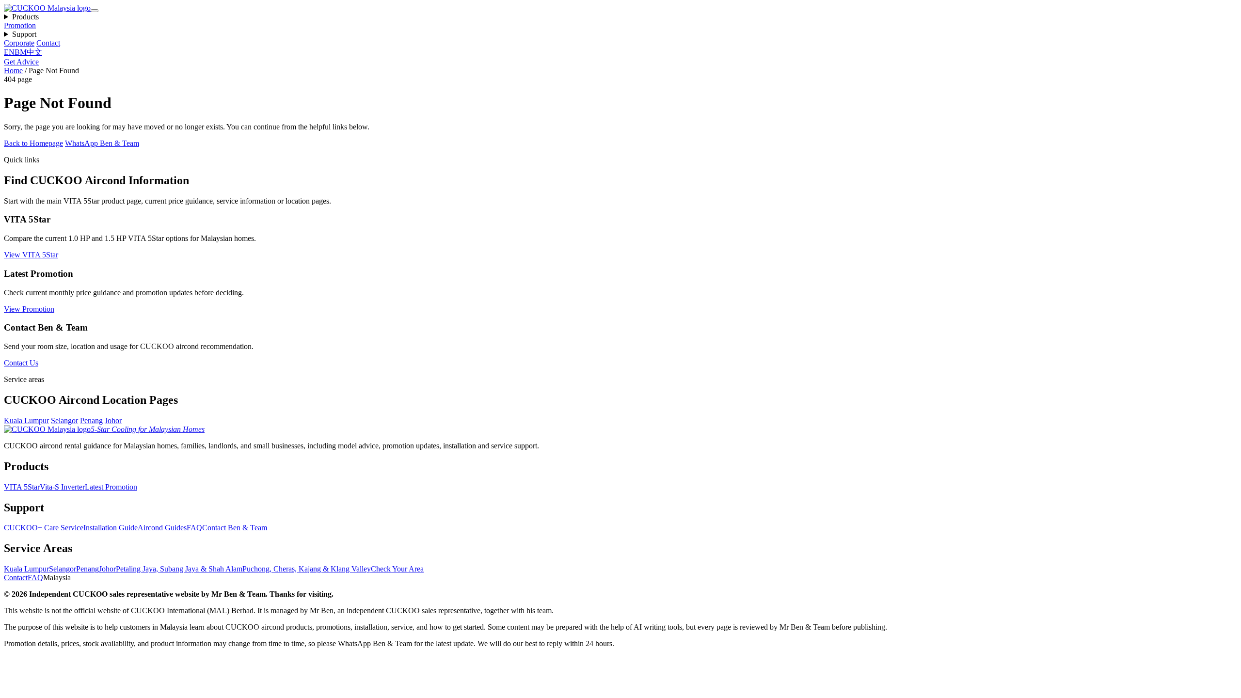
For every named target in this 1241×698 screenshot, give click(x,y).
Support (24, 34)
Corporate (19, 43)
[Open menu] (94, 10)
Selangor (64, 420)
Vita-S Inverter (62, 487)
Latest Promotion (111, 487)
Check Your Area (397, 569)
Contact (48, 43)
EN (9, 52)
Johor (113, 420)
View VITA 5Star (31, 255)
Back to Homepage (33, 143)
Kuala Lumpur (26, 420)
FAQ (194, 528)
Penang (91, 420)
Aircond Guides (162, 528)
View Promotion (29, 309)
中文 (34, 52)
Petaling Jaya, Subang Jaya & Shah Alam (179, 569)
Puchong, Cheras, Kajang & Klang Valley (306, 569)
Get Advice (21, 62)
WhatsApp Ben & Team (102, 143)
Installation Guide (110, 528)
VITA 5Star (22, 487)
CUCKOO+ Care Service (43, 528)
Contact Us (21, 363)
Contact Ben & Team (234, 528)
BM (21, 52)
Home (13, 70)
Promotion (20, 25)
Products (25, 17)
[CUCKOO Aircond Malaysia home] (47, 8)
